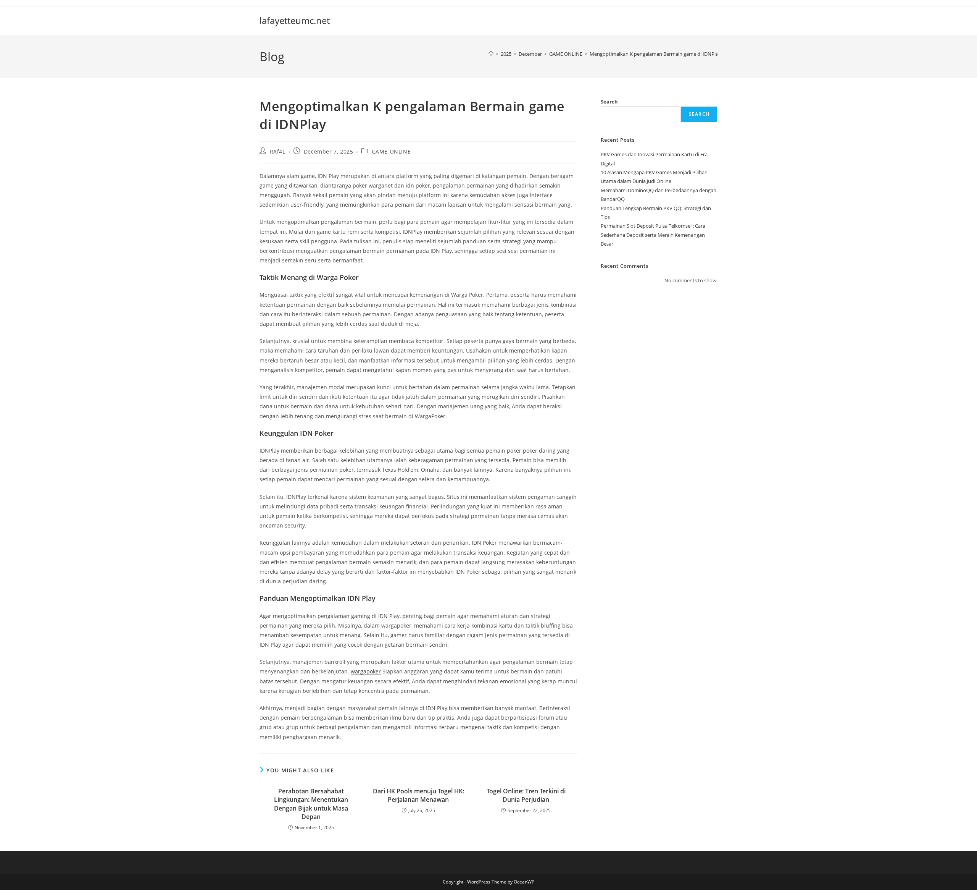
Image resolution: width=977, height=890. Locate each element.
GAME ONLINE (391, 151)
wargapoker (366, 671)
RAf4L (277, 151)
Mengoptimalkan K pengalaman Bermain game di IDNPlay (655, 53)
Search (609, 101)
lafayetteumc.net (295, 20)
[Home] (490, 53)
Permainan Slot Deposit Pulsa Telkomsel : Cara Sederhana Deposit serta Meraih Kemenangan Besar (653, 234)
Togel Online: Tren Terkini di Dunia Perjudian (526, 795)
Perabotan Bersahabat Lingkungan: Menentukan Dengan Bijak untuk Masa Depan (311, 804)
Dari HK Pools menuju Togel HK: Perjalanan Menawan (418, 795)
